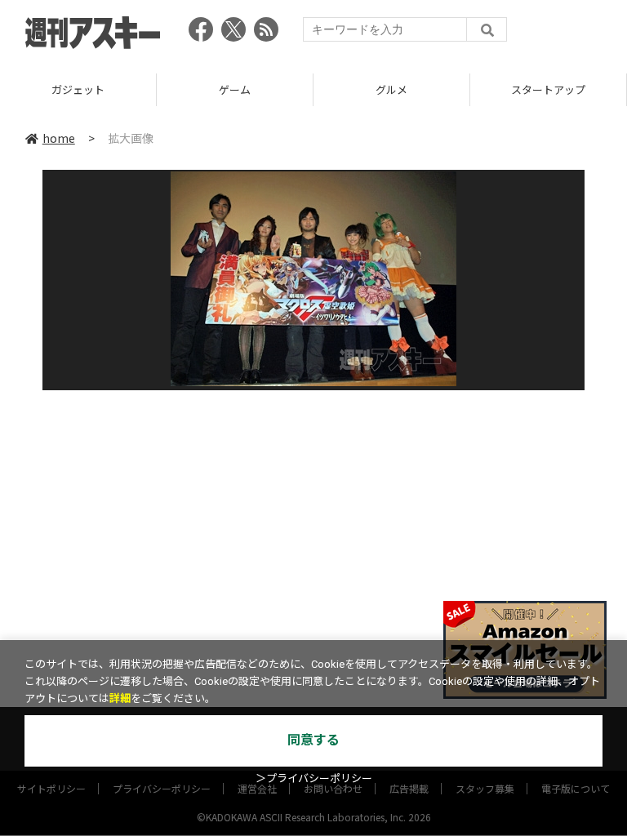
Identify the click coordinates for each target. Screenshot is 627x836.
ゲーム (235, 89)
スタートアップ (548, 89)
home (58, 138)
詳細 (120, 698)
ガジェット (77, 89)
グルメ (391, 89)
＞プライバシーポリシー (314, 778)
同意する (313, 740)
